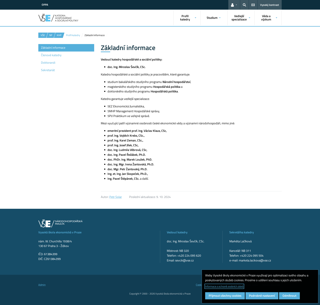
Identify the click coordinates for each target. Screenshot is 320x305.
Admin (42, 285)
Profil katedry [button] (185, 18)
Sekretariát (48, 70)
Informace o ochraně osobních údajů (224, 286)
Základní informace (53, 47)
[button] (234, 5)
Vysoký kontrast (269, 5)
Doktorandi (48, 62)
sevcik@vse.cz (184, 260)
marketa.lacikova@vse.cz (255, 260)
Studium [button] (212, 17)
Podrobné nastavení (262, 295)
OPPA (45, 5)
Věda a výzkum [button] (266, 18)
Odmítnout (289, 295)
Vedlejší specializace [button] (239, 18)
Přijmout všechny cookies (225, 295)
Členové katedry (51, 55)
